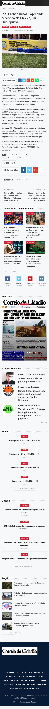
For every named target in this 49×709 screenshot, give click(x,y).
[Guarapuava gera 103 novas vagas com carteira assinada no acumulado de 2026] (13, 247)
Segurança (14, 27)
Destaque (5, 27)
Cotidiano (30, 242)
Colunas (23, 680)
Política (20, 672)
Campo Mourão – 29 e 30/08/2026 (24, 468)
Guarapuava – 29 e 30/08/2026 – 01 (24, 454)
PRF (20, 158)
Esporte (28, 672)
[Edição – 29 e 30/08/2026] (24, 330)
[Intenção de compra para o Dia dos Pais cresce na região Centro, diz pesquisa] (7, 606)
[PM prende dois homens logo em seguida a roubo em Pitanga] (7, 616)
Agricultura (10, 676)
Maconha (28, 155)
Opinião (24, 554)
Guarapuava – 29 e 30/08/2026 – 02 (24, 440)
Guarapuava (19, 155)
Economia (38, 672)
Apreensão (10, 155)
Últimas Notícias (25, 27)
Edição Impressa (10, 680)
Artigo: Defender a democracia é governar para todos (24, 559)
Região (20, 676)
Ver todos (43, 422)
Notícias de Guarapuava (9, 158)
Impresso (24, 304)
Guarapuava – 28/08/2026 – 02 (24, 481)
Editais (24, 436)
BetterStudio (31, 702)
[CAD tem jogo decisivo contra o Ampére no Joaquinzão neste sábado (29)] (13, 218)
